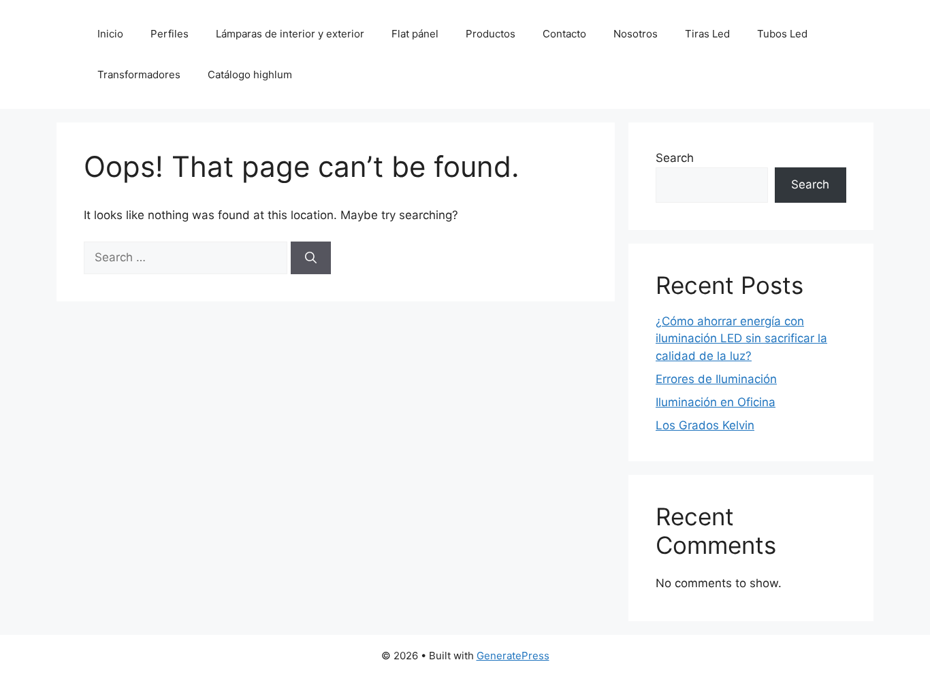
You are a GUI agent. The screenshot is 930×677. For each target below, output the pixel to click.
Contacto (564, 33)
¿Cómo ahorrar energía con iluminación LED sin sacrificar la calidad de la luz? (741, 338)
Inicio (110, 33)
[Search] (311, 258)
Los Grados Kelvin (705, 425)
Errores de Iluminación (716, 379)
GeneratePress (513, 655)
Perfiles (169, 33)
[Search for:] (187, 257)
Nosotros (635, 33)
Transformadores (138, 74)
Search (675, 158)
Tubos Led (782, 33)
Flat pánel (414, 33)
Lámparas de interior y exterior (290, 33)
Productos (490, 33)
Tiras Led (707, 33)
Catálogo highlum (250, 74)
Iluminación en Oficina (715, 402)
